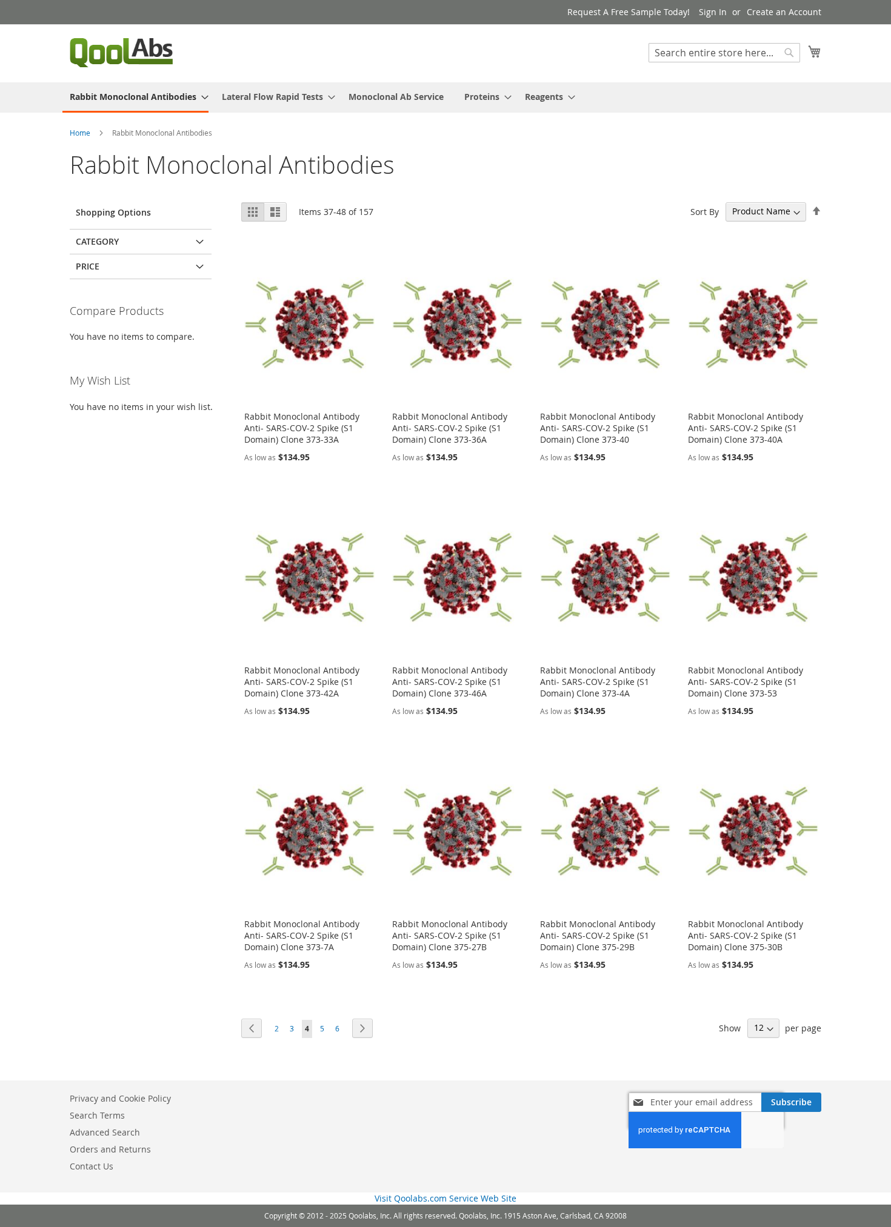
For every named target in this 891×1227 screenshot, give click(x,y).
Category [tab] (97, 241)
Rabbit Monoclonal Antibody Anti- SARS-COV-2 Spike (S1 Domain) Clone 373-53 (745, 681)
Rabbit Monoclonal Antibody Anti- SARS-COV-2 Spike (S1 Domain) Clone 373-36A (449, 428)
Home (81, 132)
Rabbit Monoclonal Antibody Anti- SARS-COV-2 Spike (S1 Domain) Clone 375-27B (449, 935)
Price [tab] (87, 266)
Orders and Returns (110, 1149)
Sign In (713, 12)
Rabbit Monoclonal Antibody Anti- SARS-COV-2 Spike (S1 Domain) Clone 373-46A (449, 681)
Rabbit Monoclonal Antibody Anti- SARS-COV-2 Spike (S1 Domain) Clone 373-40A (745, 428)
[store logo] (121, 52)
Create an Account (784, 12)
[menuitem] (135, 97)
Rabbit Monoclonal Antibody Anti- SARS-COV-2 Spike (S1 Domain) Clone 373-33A (301, 428)
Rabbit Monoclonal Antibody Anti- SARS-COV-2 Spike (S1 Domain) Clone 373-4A (597, 681)
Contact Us (91, 1166)
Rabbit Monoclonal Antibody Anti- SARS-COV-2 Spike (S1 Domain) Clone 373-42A (301, 681)
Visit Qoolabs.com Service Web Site (445, 1198)
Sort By (704, 211)
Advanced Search (105, 1132)
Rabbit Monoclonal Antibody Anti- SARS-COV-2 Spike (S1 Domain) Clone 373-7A (301, 935)
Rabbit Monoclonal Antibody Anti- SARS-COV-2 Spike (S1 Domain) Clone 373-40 (597, 428)
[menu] (445, 97)
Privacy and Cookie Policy (120, 1098)
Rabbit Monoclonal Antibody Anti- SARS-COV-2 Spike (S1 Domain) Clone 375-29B (597, 935)
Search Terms (97, 1115)
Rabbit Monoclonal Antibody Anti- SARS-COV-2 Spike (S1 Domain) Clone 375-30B (745, 935)
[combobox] (724, 52)
